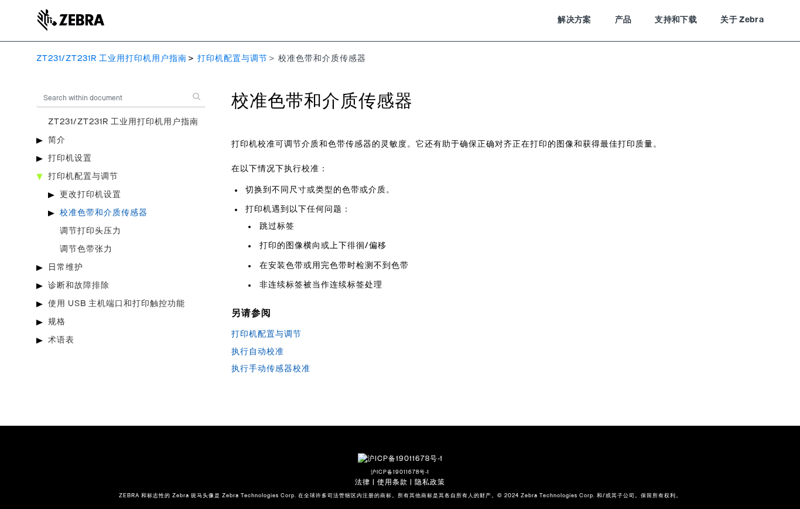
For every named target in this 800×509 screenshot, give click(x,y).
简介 (57, 140)
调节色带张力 (86, 249)
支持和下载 (676, 20)
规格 (57, 322)
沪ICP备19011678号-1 (400, 472)
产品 (623, 20)
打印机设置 (70, 158)
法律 (362, 482)
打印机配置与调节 (232, 59)
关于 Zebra (742, 20)
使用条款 (392, 482)
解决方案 (574, 20)
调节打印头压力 (90, 231)
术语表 (61, 340)
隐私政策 (430, 482)
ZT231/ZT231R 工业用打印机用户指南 (111, 59)
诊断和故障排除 (79, 285)
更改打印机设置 (90, 195)
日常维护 (65, 267)
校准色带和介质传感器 (104, 213)
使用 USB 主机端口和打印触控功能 (116, 304)
